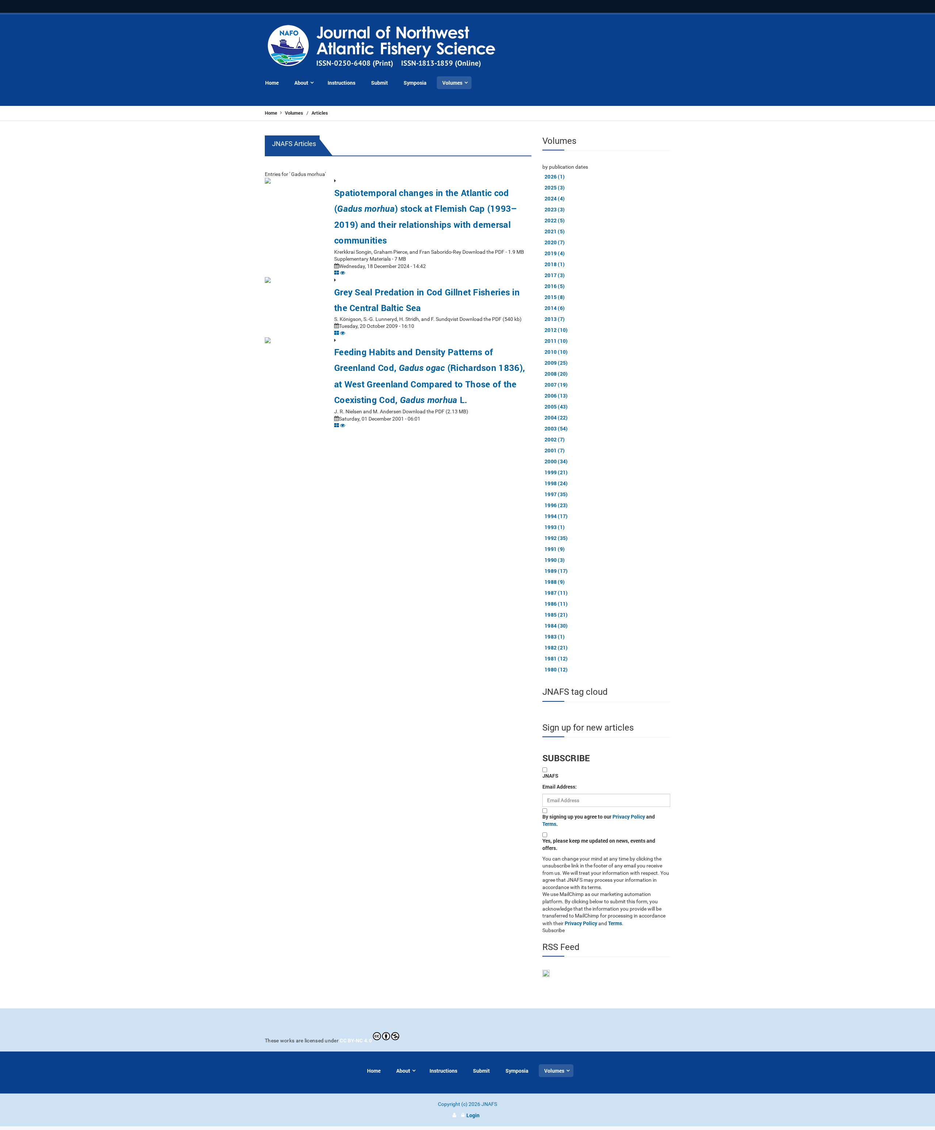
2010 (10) (556, 351)
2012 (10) (556, 329)
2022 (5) (555, 220)
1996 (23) (556, 505)
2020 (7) (555, 242)
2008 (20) (556, 373)
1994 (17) (556, 516)
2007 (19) (556, 384)
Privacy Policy (628, 816)
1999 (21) (556, 472)
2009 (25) (556, 362)
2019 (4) (555, 253)
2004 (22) (556, 417)
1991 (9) (555, 548)
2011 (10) (556, 340)
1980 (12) (556, 669)
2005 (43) (556, 406)
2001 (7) (555, 450)
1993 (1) (555, 527)
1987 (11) (556, 592)
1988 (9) (555, 581)
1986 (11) (556, 603)
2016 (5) (555, 286)
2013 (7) (555, 318)
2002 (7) (555, 439)
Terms (549, 823)
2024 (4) (555, 198)
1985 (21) (556, 614)
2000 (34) (556, 461)
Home (271, 113)
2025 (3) (555, 187)
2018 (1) (555, 264)
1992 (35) (556, 538)
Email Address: (559, 786)
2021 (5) (555, 231)
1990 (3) (555, 559)
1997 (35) (556, 494)
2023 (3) (555, 209)
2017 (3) (555, 275)
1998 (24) (556, 483)
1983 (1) (555, 636)
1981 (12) (556, 658)
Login (473, 1115)
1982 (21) (556, 647)
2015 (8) (555, 297)
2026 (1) (555, 176)
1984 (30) (556, 625)
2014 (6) (555, 307)
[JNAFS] (382, 46)
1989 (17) (556, 570)
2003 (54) (556, 428)
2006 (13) (556, 395)
